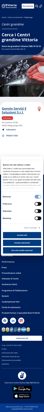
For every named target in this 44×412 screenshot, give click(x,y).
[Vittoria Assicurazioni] (9, 6)
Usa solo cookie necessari (22, 250)
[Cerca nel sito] (36, 6)
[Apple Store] (22, 396)
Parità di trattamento (11, 307)
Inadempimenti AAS (10, 301)
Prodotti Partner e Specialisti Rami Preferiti (21, 313)
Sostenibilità (7, 255)
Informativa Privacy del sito (10, 356)
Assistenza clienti (9, 284)
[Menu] (40, 6)
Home (4, 17)
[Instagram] (21, 321)
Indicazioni (11, 129)
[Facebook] (5, 321)
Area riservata (27, 6)
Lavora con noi (22, 338)
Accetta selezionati (22, 243)
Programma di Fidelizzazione (14, 290)
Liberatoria (5, 364)
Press (4, 267)
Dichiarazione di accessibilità (11, 360)
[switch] (38, 204)
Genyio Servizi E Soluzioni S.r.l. (14, 110)
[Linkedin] (13, 321)
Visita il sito (12, 135)
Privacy (4, 349)
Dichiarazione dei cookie (10, 353)
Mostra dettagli (30, 228)
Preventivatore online (11, 273)
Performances (8, 261)
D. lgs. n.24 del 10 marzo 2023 (11, 345)
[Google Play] (22, 388)
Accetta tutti (22, 235)
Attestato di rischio (10, 278)
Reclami (5, 296)
